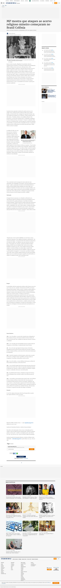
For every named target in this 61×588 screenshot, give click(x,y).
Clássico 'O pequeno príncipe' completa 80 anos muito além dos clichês (30, 516)
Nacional (2, 566)
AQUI (54, 0)
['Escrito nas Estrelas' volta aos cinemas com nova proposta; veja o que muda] (44, 96)
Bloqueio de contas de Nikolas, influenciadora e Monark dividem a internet (47, 498)
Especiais (22, 565)
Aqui (11, 567)
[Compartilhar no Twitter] (15, 453)
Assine (55, 558)
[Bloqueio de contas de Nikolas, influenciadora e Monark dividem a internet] (47, 489)
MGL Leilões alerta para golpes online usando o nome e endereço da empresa (13, 534)
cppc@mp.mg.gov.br (29, 422)
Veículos (22, 0)
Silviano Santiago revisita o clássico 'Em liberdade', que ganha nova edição (47, 516)
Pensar (22, 575)
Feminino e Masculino (24, 571)
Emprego (22, 567)
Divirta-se (22, 580)
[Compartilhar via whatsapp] (17, 453)
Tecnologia (22, 573)
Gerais (18, 3)
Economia (2, 565)
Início (3, 5)
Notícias (7, 0)
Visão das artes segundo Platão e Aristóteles (46, 534)
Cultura (2, 571)
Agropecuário (23, 578)
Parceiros (47, 0)
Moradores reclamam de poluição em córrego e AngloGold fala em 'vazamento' (30, 534)
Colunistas (2, 570)
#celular (11, 443)
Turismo (22, 569)
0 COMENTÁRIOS (21, 456)
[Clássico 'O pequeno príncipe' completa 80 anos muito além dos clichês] (30, 507)
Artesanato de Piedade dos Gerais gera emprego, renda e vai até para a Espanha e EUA (13, 516)
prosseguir (55, 582)
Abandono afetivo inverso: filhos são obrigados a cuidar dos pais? (30, 498)
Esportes (22, 574)
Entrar (58, 558)
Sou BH (51, 0)
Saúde (2, 569)
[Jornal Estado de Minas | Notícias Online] (11, 3)
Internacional (3, 567)
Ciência (22, 570)
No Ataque (22, 577)
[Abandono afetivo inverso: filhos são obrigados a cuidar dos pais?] (30, 489)
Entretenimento (17, 0)
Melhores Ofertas (35, 0)
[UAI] (30, 1)
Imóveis (26, 0)
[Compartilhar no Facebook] (14, 453)
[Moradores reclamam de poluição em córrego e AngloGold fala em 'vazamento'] (30, 526)
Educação (2, 572)
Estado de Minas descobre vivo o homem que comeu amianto (13, 552)
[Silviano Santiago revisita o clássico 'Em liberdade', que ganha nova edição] (47, 507)
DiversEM (2, 568)
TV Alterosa (42, 0)
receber (31, 449)
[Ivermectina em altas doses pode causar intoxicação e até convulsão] (14, 489)
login (24, 458)
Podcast (22, 576)
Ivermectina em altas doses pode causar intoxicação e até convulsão (13, 498)
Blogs (12, 566)
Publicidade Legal (3, 573)
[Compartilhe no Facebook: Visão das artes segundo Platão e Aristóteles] (46, 532)
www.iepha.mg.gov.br (16, 438)
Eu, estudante (33, 565)
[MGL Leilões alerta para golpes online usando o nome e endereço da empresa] (14, 526)
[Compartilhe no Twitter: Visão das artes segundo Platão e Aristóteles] (47, 532)
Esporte (11, 0)
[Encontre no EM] (53, 3)
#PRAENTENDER (23, 566)
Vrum (12, 568)
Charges (22, 568)
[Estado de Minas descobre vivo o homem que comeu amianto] (14, 544)
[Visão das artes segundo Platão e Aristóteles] (47, 526)
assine (27, 458)
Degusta (22, 572)
